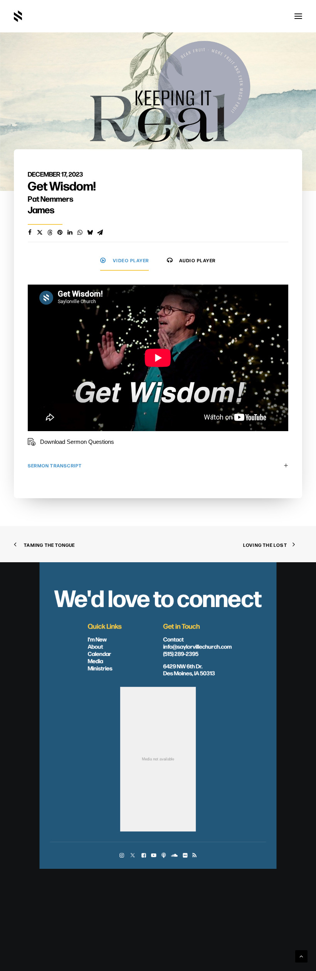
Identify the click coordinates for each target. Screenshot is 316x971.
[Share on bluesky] (89, 232)
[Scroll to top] (301, 955)
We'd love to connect (158, 597)
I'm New (97, 639)
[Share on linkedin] (69, 232)
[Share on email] (99, 232)
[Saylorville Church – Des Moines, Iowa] (18, 16)
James (41, 209)
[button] (298, 16)
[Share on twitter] (39, 232)
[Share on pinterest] (59, 232)
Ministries (100, 668)
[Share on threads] (49, 232)
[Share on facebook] (29, 232)
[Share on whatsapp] (79, 232)
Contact (173, 639)
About (95, 646)
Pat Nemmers (50, 198)
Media (95, 660)
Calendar (99, 653)
